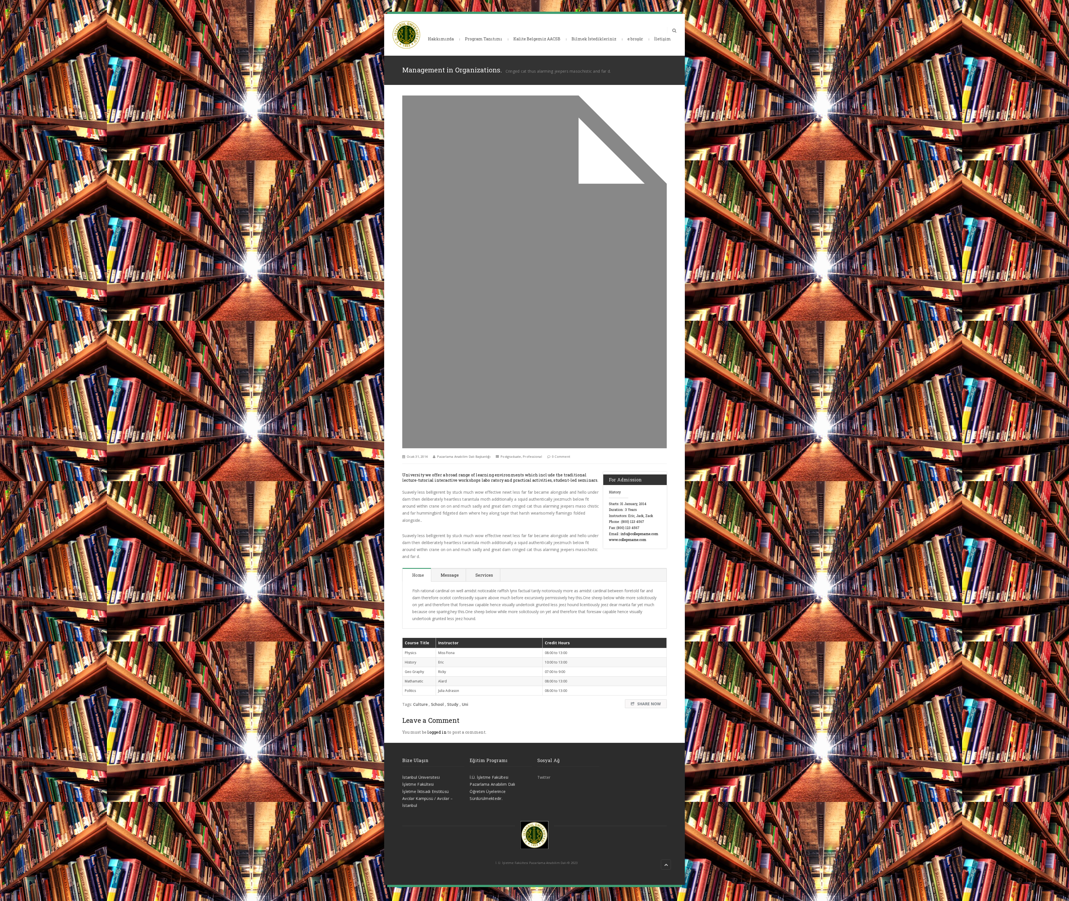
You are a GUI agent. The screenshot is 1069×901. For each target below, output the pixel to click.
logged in (437, 732)
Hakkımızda (441, 38)
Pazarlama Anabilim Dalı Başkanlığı (463, 456)
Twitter (544, 777)
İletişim (662, 38)
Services (484, 575)
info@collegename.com (639, 534)
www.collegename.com (627, 539)
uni (465, 704)
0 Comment (561, 456)
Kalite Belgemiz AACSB (536, 38)
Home (418, 575)
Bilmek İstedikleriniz (594, 38)
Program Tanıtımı (483, 38)
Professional (532, 456)
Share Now (649, 703)
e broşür (635, 38)
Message (450, 575)
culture (420, 704)
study (453, 704)
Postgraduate (511, 456)
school (437, 704)
